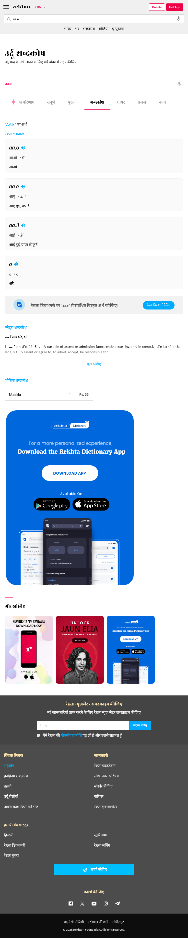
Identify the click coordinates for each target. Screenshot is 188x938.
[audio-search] (179, 19)
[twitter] (82, 903)
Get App (174, 7)
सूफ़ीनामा (100, 835)
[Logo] (21, 7)
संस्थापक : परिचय (106, 776)
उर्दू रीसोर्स (11, 796)
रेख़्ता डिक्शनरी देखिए (158, 305)
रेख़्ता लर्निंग (102, 845)
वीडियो (103, 28)
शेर (77, 28)
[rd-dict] (70, 498)
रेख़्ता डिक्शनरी (14, 845)
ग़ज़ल (142, 102)
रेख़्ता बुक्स (11, 855)
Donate (157, 7)
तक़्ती (8, 786)
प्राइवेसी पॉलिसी (74, 922)
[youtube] (94, 903)
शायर (121, 102)
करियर (99, 796)
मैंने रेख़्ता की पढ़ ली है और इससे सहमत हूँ (82, 735)
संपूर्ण (51, 102)
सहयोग (9, 765)
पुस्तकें (73, 102)
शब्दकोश (97, 102)
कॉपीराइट (118, 922)
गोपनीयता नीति (71, 735)
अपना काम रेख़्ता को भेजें (21, 807)
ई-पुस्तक (118, 28)
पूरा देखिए (94, 364)
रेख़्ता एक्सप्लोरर (105, 807)
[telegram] (117, 903)
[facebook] (70, 903)
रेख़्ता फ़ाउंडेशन (105, 765)
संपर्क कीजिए (103, 786)
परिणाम (26, 102)
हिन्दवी (8, 835)
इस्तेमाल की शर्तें (98, 922)
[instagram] (106, 903)
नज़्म (162, 102)
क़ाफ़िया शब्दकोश (16, 776)
